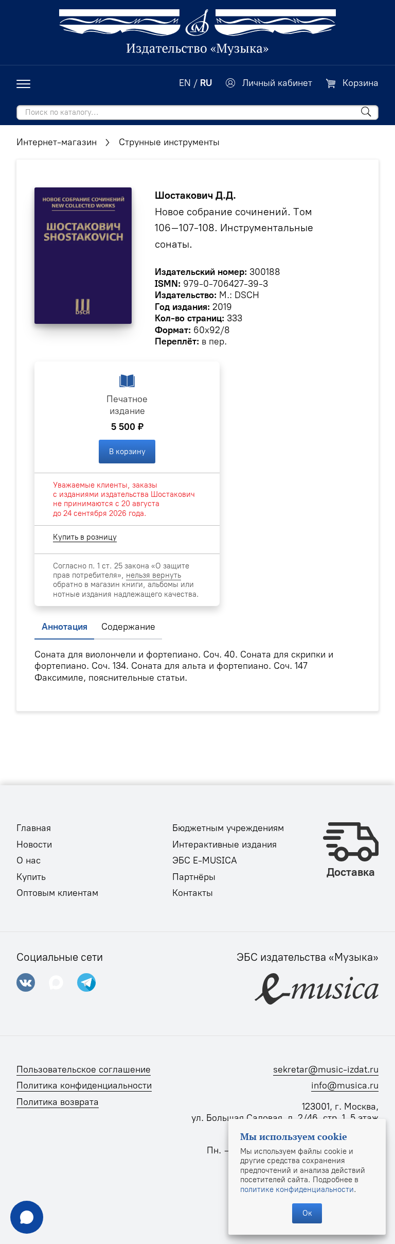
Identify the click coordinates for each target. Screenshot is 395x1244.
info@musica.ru (345, 1085)
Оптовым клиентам (57, 893)
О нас (28, 860)
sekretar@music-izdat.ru (326, 1069)
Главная (33, 828)
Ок (307, 1213)
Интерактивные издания (224, 844)
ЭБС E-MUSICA (204, 860)
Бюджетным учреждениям (228, 828)
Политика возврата (57, 1102)
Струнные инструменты (169, 142)
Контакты (192, 893)
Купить (31, 877)
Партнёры (194, 877)
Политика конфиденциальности (84, 1085)
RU (206, 83)
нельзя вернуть (153, 575)
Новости (34, 844)
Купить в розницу (85, 537)
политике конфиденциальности (297, 1189)
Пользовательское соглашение (83, 1069)
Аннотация (64, 626)
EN (185, 83)
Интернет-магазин (56, 142)
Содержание (128, 626)
